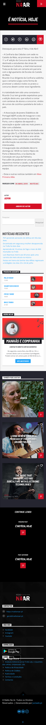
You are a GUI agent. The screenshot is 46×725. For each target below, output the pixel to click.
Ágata (23, 397)
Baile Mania (8, 302)
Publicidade (10, 674)
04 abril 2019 (22, 184)
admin (7, 198)
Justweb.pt (37, 703)
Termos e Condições (13, 677)
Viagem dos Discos (11, 286)
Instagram (9, 633)
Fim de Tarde (9, 294)
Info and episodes (23, 361)
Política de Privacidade (14, 667)
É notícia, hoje (23, 526)
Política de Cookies (12, 670)
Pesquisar (5, 217)
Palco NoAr (8, 278)
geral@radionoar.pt (15, 616)
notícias (34, 184)
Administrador (9, 413)
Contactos (9, 680)
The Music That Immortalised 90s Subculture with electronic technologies (23, 480)
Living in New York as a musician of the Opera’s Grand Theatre (23, 439)
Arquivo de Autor (23, 206)
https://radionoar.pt (15, 611)
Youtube (8, 636)
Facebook (9, 630)
